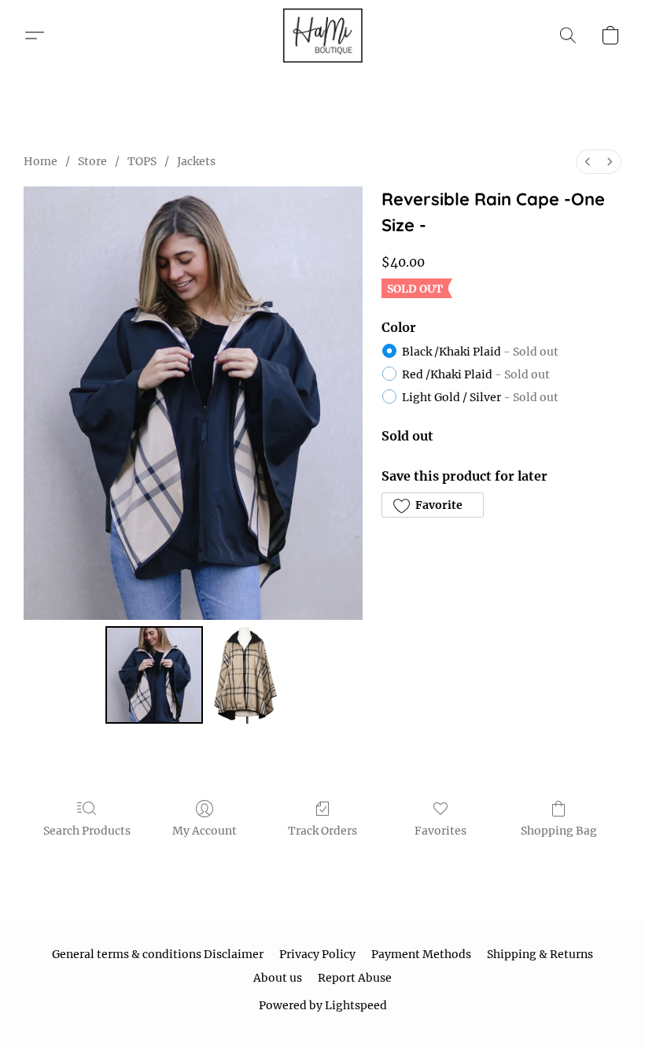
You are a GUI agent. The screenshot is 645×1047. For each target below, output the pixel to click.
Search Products (87, 831)
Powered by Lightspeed (323, 1005)
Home (40, 161)
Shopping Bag (559, 831)
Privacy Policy (317, 954)
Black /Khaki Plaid (480, 352)
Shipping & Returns (540, 954)
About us (277, 978)
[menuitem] (588, 161)
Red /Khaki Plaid (476, 374)
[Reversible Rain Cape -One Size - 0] (154, 675)
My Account (204, 831)
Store (92, 161)
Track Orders (322, 831)
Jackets (196, 161)
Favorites (440, 831)
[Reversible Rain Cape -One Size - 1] (245, 675)
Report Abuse (355, 978)
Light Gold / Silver (480, 397)
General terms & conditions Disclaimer (158, 954)
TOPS (142, 161)
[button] (322, 35)
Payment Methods (421, 954)
